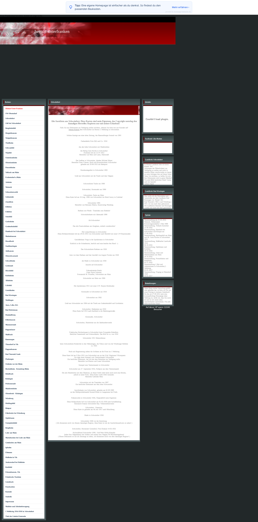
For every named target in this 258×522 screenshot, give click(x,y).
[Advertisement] (129, 70)
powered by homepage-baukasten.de (178, 12)
